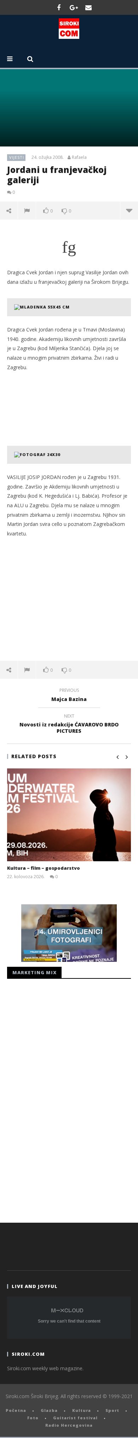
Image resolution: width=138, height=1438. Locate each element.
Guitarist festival (75, 1417)
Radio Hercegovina (69, 1425)
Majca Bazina (69, 695)
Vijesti (16, 157)
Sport (112, 1410)
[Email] (88, 7)
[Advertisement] (69, 599)
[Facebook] (58, 7)
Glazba (49, 1410)
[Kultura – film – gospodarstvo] (69, 814)
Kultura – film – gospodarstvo (43, 868)
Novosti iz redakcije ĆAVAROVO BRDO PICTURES (69, 724)
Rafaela (79, 157)
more (129, 210)
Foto (33, 1417)
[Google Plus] (73, 7)
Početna (16, 1410)
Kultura (81, 1410)
